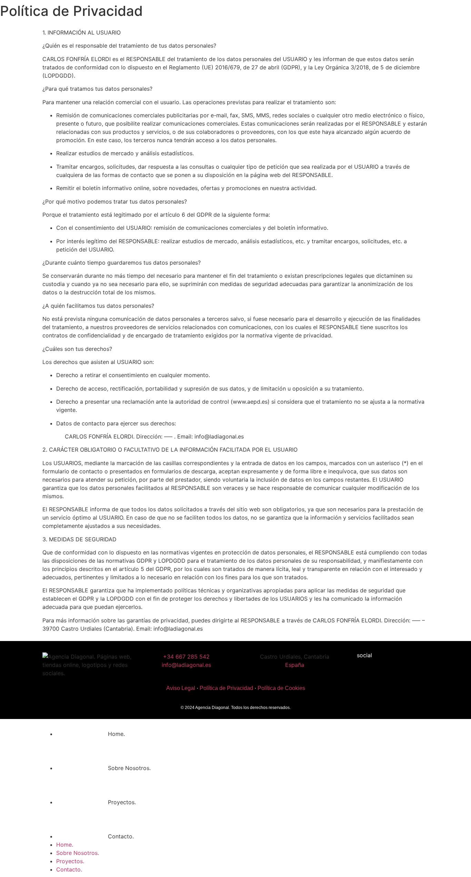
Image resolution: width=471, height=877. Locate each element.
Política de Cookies (281, 688)
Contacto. (121, 836)
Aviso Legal (180, 688)
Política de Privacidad (226, 688)
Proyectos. (122, 802)
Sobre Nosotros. (129, 768)
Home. (116, 733)
